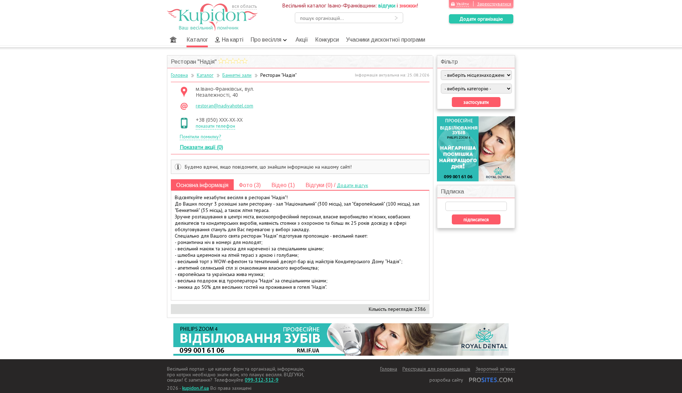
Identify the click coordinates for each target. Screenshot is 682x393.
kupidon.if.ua (195, 388)
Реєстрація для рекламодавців (436, 369)
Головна (173, 40)
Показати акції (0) (201, 146)
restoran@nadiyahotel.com (224, 106)
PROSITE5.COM (491, 380)
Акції (302, 40)
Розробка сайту (446, 380)
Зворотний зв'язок (495, 369)
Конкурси (327, 40)
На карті (232, 40)
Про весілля (265, 40)
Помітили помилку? (200, 136)
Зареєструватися (494, 3)
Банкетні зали (236, 75)
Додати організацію (481, 19)
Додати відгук (352, 185)
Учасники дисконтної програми (385, 40)
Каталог (197, 40)
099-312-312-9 (261, 380)
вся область (244, 6)
